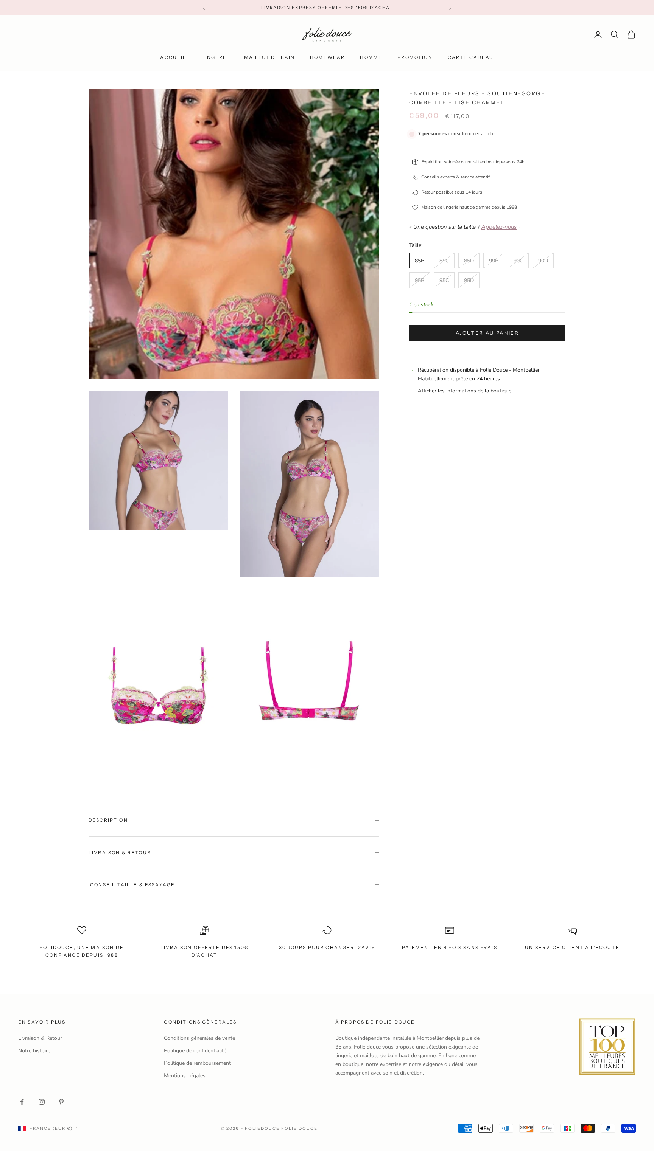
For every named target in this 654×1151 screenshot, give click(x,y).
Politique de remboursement (197, 1063)
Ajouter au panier (487, 333)
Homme (371, 57)
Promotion (414, 57)
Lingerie (215, 57)
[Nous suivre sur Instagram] (41, 1102)
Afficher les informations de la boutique (464, 390)
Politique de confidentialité (195, 1050)
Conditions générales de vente (199, 1038)
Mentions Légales (185, 1075)
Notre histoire (34, 1050)
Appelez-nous (499, 227)
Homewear (327, 57)
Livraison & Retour (40, 1038)
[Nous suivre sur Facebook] (22, 1102)
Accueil (173, 57)
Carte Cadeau (471, 57)
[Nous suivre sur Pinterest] (61, 1102)
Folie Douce (299, 1128)
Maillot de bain (269, 57)
